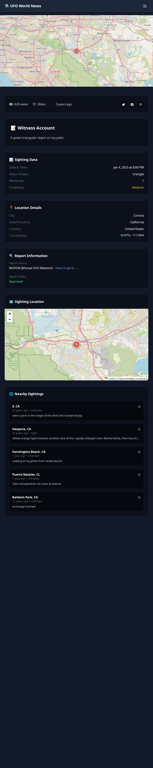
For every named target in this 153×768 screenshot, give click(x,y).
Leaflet (111, 378)
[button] (76, 51)
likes (42, 104)
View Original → (66, 268)
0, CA (16, 406)
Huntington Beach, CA (29, 452)
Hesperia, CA (21, 429)
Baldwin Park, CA (25, 497)
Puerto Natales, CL (26, 474)
